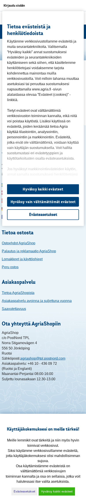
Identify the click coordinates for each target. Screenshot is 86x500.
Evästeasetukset (24, 491)
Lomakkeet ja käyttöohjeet (22, 259)
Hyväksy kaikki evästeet (57, 491)
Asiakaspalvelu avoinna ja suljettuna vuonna (37, 301)
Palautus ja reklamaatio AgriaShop (29, 251)
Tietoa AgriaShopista (18, 293)
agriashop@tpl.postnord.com (42, 358)
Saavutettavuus (14, 309)
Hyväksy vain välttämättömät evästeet (43, 201)
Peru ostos (10, 267)
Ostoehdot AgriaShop (18, 243)
